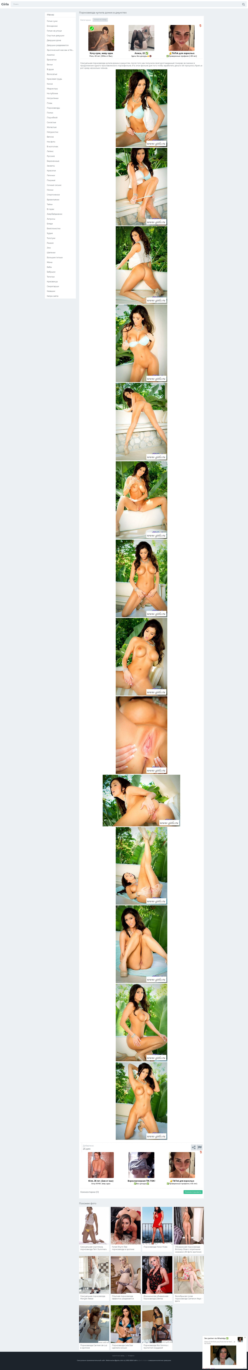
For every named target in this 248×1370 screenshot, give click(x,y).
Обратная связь (118, 1356)
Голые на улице (100, 20)
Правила (131, 1356)
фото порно (143, 1360)
